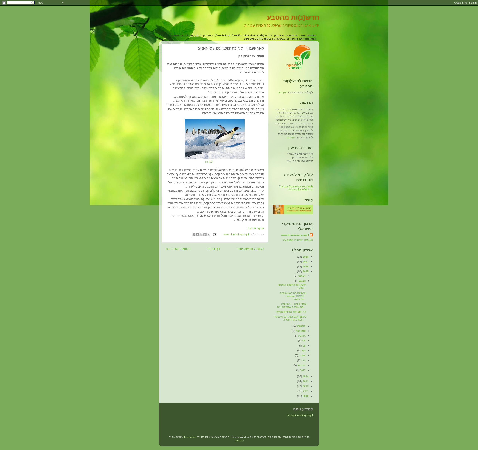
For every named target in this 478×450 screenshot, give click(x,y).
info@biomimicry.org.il (300, 415)
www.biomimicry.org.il (295, 235)
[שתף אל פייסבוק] (197, 234)
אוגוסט (301, 335)
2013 (305, 381)
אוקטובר (301, 326)
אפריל (302, 355)
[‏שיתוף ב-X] (201, 234)
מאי (303, 350)
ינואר (302, 370)
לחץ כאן (282, 92)
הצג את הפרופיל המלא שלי (297, 240)
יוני (304, 345)
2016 (305, 266)
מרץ (303, 360)
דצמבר (301, 275)
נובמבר (301, 280)
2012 (305, 386)
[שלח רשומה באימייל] (215, 234)
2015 (305, 271)
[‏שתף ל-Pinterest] (194, 234)
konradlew (190, 437)
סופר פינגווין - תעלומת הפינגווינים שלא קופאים (291, 305)
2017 (305, 261)
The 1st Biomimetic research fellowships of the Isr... (296, 188)
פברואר (301, 365)
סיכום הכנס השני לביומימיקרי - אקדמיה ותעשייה (290, 318)
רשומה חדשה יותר (250, 249)
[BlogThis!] (205, 234)
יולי (303, 340)
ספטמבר (300, 331)
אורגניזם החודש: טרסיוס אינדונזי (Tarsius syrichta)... (293, 296)
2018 (305, 256)
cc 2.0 (208, 161)
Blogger (239, 440)
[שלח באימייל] (208, 234)
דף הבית (213, 249)
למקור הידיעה (256, 228)
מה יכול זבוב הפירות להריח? (290, 311)
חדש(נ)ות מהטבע (293, 17)
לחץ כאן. (290, 137)
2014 (305, 376)
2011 (305, 391)
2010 (305, 396)
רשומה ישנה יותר (177, 249)
